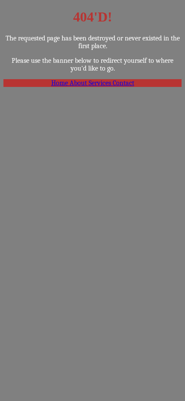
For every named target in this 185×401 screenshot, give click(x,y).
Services (101, 83)
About (79, 83)
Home (60, 83)
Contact (123, 83)
